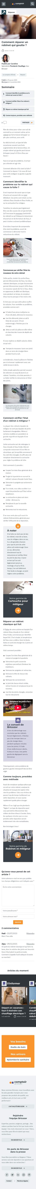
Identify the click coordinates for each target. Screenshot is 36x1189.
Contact (8, 1181)
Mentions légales (22, 1181)
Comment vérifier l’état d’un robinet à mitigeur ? (16, 102)
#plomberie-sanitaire (18, 1059)
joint (25, 195)
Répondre (30, 933)
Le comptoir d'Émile (9, 75)
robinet (5, 135)
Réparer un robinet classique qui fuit (16, 109)
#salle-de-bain (18, 1047)
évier (7, 629)
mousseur (19, 213)
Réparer (22, 75)
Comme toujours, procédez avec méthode (17, 115)
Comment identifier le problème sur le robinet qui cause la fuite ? (16, 94)
